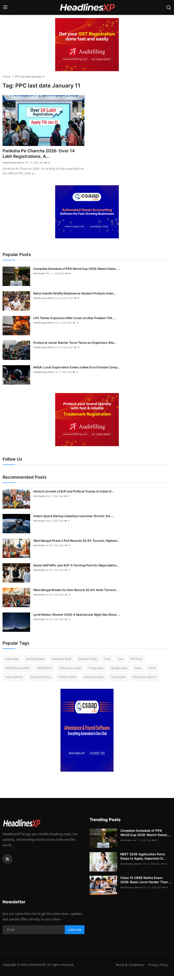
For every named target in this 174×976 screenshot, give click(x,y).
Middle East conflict (17, 668)
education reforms (144, 677)
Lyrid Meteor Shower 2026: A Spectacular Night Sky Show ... (76, 614)
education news (94, 677)
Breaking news (35, 659)
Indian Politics (67, 677)
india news (12, 659)
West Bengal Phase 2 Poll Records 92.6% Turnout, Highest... (76, 540)
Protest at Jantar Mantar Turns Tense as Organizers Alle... (74, 342)
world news (118, 677)
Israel (152, 668)
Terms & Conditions (130, 965)
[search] (168, 7)
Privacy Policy (158, 965)
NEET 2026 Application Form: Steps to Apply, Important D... (142, 856)
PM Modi (136, 659)
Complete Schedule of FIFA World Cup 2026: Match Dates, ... (76, 268)
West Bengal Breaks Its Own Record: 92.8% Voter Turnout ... (76, 590)
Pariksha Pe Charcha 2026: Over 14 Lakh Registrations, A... (39, 153)
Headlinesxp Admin (13, 162)
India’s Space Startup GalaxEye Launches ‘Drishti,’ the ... (73, 516)
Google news (119, 668)
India (107, 659)
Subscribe (74, 930)
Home (6, 76)
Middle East (44, 668)
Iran (120, 659)
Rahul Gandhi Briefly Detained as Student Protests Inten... (74, 293)
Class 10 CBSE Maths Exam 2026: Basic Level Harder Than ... (145, 880)
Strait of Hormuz (40, 677)
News (138, 668)
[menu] (5, 7)
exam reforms (14, 677)
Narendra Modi (61, 659)
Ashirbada (39, 273)
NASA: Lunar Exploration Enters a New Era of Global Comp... (76, 367)
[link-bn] (87, 44)
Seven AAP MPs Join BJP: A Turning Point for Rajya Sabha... (76, 565)
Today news (96, 668)
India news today (70, 668)
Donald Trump (88, 659)
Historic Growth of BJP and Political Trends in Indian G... (73, 491)
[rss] (7, 859)
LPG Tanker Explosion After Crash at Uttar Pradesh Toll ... (74, 318)
